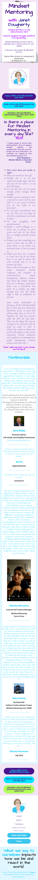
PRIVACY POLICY (19, 830)
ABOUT (19, 820)
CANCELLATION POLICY (19, 827)
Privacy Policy (29, 874)
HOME (19, 816)
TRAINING (19, 824)
